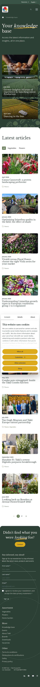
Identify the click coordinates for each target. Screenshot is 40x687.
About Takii (6, 633)
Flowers (22, 148)
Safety (4, 658)
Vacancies (6, 643)
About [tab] (33, 317)
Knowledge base (8, 627)
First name (5, 566)
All (4, 148)
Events (4, 630)
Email (4, 583)
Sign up (6, 599)
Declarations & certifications (13, 655)
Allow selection (20, 363)
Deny (20, 368)
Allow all (20, 352)
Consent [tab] (7, 317)
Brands (5, 636)
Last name (5, 574)
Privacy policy (7, 661)
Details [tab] (20, 317)
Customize (19, 357)
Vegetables (12, 148)
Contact (20, 544)
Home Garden (7, 618)
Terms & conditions (9, 652)
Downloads (6, 640)
